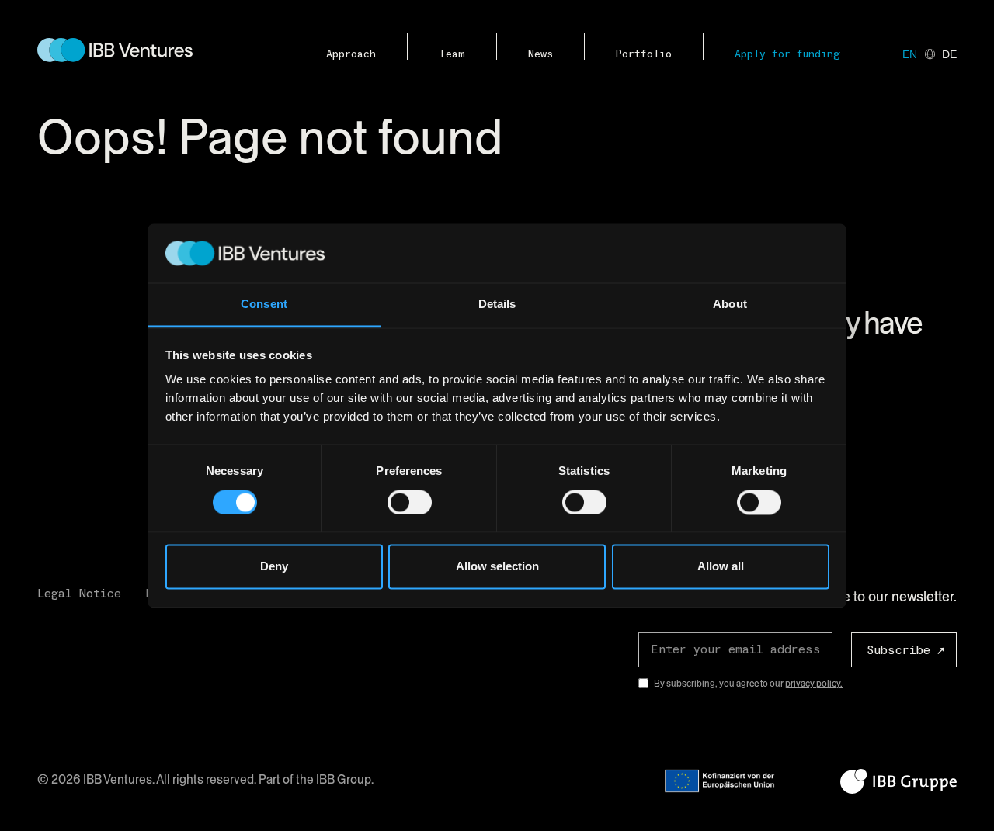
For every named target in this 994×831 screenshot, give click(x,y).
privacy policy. (814, 683)
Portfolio (644, 54)
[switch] (410, 502)
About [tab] (730, 304)
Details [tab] (497, 304)
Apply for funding (787, 54)
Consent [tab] (264, 304)
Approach (351, 54)
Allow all (720, 566)
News (540, 54)
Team (452, 54)
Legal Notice (79, 593)
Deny (274, 566)
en (909, 54)
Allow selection (497, 566)
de (949, 54)
